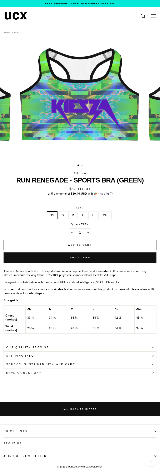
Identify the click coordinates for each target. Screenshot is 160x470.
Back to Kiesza (83, 409)
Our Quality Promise (27, 347)
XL (93, 215)
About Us (13, 443)
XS (52, 215)
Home (7, 32)
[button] (80, 194)
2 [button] (82, 166)
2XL (105, 215)
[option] (80, 3)
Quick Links (15, 431)
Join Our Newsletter (25, 456)
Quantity (80, 224)
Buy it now (80, 257)
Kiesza (15, 32)
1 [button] (79, 166)
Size (80, 208)
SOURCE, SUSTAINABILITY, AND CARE (40, 364)
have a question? (23, 373)
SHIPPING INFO (20, 356)
